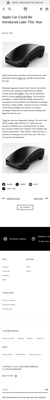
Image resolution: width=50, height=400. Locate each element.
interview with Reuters (23, 96)
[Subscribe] (46, 389)
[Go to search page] (10, 9)
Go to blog (25, 207)
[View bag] (47, 9)
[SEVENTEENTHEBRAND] (25, 9)
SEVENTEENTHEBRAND (28, 367)
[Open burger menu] (3, 9)
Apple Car (21, 78)
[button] (10, 9)
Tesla (5, 120)
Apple (21, 94)
